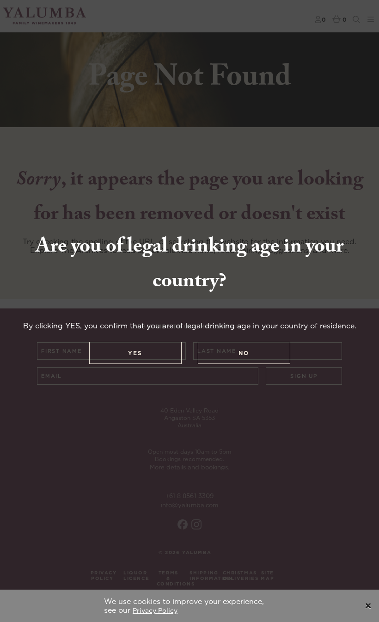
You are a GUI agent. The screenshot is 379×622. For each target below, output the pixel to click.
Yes (135, 353)
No (243, 353)
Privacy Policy (155, 610)
